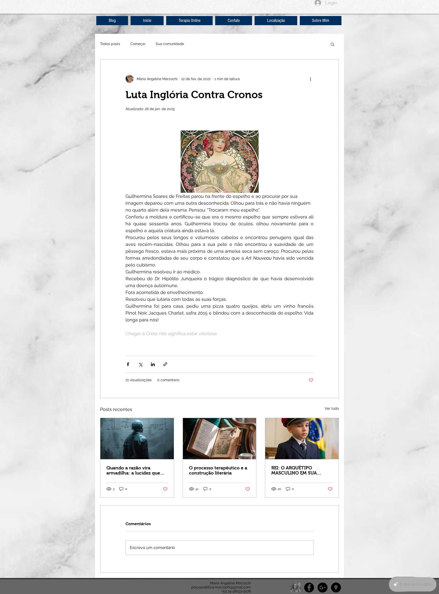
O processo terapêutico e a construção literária (218, 470)
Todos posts (110, 44)
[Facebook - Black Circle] (309, 587)
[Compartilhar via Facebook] (128, 364)
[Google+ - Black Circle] (322, 587)
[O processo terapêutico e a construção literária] (219, 438)
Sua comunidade (170, 44)
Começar (138, 44)
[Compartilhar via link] (165, 364)
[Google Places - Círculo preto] (336, 587)
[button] (332, 44)
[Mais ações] (310, 79)
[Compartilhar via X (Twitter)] (140, 364)
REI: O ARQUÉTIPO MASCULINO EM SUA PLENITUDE (294, 470)
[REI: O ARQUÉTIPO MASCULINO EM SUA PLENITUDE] (302, 438)
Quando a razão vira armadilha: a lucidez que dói (133, 470)
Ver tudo (332, 408)
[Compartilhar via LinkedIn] (152, 364)
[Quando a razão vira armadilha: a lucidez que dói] (137, 438)
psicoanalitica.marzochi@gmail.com (221, 587)
